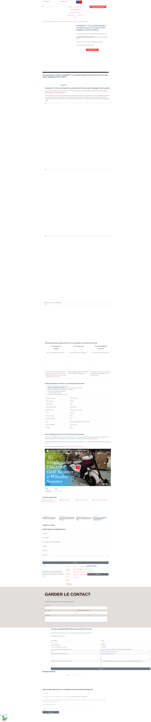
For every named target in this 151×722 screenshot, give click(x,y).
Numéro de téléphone (56, 645)
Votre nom (44, 533)
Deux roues (75, 574)
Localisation (103, 645)
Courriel (102, 640)
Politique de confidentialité (69, 584)
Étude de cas (68, 580)
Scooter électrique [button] (78, 7)
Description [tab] (63, 85)
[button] (75, 715)
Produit (74, 566)
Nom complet (54, 640)
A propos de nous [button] (71, 15)
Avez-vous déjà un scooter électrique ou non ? (61, 649)
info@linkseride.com (63, 1)
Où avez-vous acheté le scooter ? (108, 653)
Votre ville (44, 546)
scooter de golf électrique (51, 21)
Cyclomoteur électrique (75, 9)
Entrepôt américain (84, 566)
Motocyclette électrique (75, 12)
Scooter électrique (77, 569)
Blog (67, 577)
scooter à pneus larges (101, 90)
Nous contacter (68, 573)
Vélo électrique (76, 572)
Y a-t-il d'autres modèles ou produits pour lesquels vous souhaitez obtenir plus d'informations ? (122, 661)
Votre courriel (45, 537)
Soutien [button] (75, 17)
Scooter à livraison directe (86, 574)
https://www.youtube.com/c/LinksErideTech (75, 446)
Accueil (69, 7)
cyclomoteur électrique (59, 92)
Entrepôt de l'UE (83, 569)
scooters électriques (91, 90)
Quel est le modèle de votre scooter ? (59, 653)
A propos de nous (68, 570)
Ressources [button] (80, 15)
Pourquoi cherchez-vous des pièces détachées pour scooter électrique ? (117, 649)
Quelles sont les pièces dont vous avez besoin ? (61, 661)
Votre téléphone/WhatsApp (82, 610)
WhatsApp (5, 718)
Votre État (44, 550)
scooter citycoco (49, 92)
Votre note (45, 555)
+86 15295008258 (46, 1)
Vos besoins (47, 615)
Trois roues (75, 577)
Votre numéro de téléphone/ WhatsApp (51, 542)
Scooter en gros (83, 572)
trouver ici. (47, 443)
